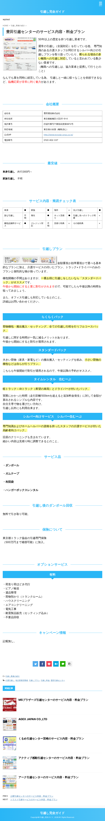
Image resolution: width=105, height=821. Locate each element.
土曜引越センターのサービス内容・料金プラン (31, 796)
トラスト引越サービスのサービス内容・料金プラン (33, 799)
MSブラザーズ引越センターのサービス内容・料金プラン (53, 699)
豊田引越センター (58, 680)
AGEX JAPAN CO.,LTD (32, 719)
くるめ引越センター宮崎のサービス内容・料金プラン (51, 738)
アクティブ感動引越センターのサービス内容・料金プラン (54, 758)
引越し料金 (45, 680)
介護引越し (9, 680)
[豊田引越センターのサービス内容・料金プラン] (56, 664)
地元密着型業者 (21, 680)
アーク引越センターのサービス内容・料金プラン (48, 777)
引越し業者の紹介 (12, 676)
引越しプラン (34, 680)
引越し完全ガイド (52, 11)
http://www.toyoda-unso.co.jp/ (58, 134)
